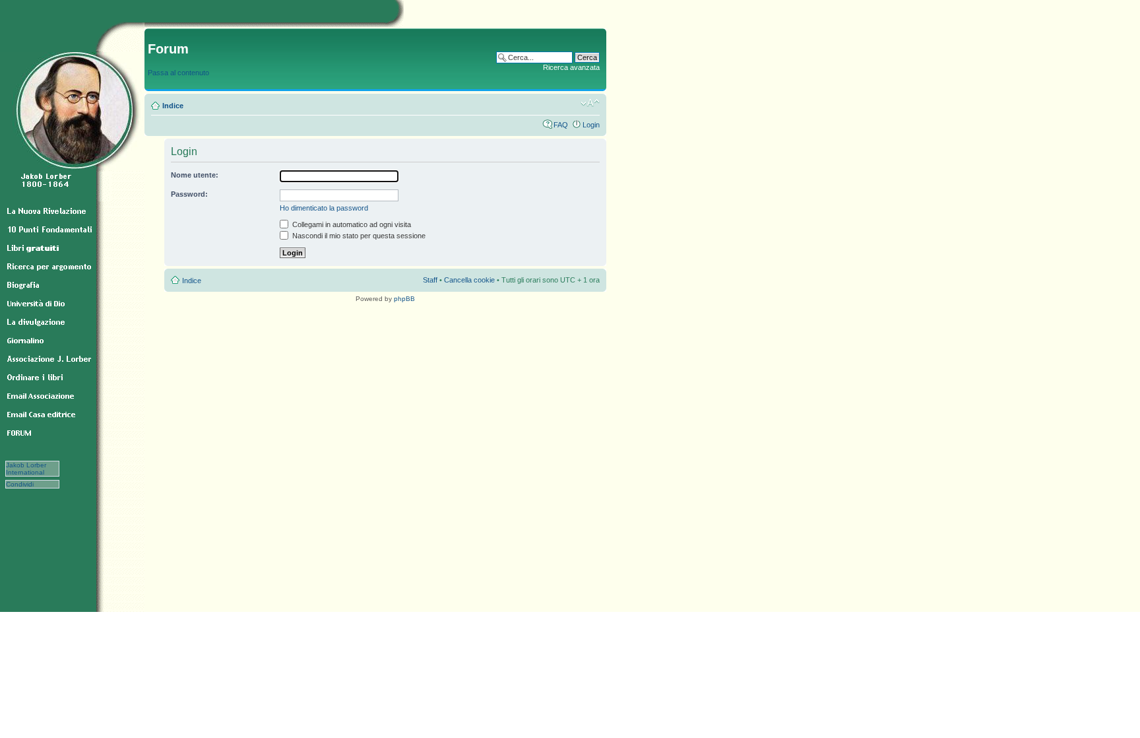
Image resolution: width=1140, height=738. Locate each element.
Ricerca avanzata (571, 67)
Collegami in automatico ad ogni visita (350, 224)
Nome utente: (194, 175)
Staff (430, 280)
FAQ (561, 125)
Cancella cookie (469, 280)
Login (591, 125)
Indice (172, 106)
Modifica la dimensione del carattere (590, 103)
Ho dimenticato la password (324, 208)
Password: (189, 194)
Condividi (27, 484)
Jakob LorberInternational (26, 468)
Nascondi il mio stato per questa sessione (358, 236)
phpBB (404, 298)
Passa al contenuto (178, 73)
